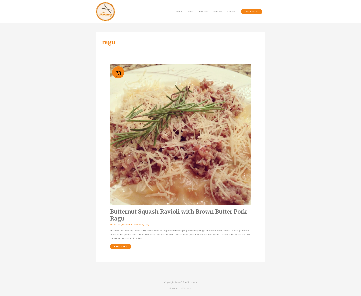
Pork (119, 224)
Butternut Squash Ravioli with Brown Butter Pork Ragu (178, 215)
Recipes (126, 224)
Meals (113, 224)
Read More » (120, 247)
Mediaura (186, 288)
